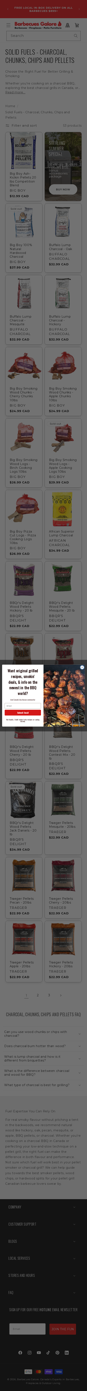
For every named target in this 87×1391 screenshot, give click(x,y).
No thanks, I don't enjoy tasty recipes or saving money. (22, 720)
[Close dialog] (82, 667)
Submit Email (23, 712)
